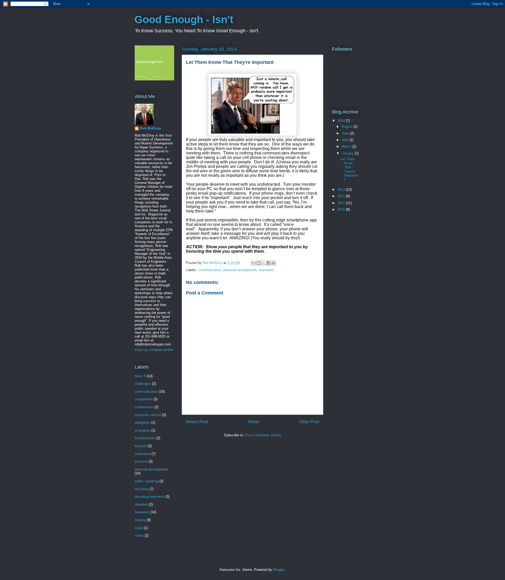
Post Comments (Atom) (263, 435)
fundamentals (145, 438)
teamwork (266, 270)
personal (141, 461)
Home (253, 422)
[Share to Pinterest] (273, 263)
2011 (341, 203)
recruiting (142, 489)
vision (139, 535)
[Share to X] (263, 263)
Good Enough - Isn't (183, 19)
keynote (141, 446)
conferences (144, 407)
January (348, 153)
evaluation (142, 430)
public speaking (146, 481)
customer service (148, 415)
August (348, 126)
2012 (341, 196)
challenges (143, 384)
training (140, 520)
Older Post (309, 422)
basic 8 (140, 376)
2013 (341, 189)
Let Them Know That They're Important (349, 169)
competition (143, 399)
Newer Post (197, 422)
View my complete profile (154, 350)
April (346, 140)
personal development (240, 270)
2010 (341, 209)
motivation (142, 454)
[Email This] (253, 263)
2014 (341, 121)
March (347, 146)
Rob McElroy (150, 128)
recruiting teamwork (149, 497)
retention (141, 504)
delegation (142, 422)
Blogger (278, 570)
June (346, 133)
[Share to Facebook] (268, 263)
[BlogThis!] (258, 263)
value (139, 528)
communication (209, 270)
